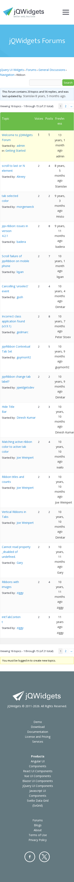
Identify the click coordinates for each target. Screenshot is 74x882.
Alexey (21, 176)
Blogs (38, 825)
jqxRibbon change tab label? (16, 379)
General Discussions (51, 70)
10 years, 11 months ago (60, 556)
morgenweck (25, 207)
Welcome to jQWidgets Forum (17, 137)
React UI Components (37, 771)
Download (38, 727)
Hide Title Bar (8, 409)
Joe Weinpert (25, 457)
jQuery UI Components (37, 786)
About (38, 830)
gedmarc (22, 332)
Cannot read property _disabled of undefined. (16, 552)
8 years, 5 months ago (50, 96)
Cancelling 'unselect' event (15, 288)
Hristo (60, 216)
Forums (31, 70)
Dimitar (60, 307)
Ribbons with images (10, 584)
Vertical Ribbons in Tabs (14, 514)
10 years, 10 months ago (60, 416)
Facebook (29, 856)
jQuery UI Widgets (12, 70)
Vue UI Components (37, 776)
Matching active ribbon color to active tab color (17, 447)
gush (20, 297)
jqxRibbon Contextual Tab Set (16, 348)
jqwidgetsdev (25, 387)
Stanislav (29, 96)
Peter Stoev (63, 337)
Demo (38, 722)
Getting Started (15, 150)
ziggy (20, 593)
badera (21, 242)
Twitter (44, 856)
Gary (20, 563)
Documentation (37, 732)
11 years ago (60, 622)
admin (21, 146)
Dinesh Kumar (26, 417)
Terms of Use (38, 835)
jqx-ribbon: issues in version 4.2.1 (15, 231)
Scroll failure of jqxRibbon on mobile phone (15, 261)
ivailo (60, 467)
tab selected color (10, 198)
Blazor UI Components (37, 781)
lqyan (20, 272)
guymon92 (24, 357)
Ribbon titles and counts (13, 479)
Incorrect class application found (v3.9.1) (13, 321)
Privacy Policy (38, 840)
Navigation (7, 75)
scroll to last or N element (13, 168)
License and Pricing (37, 737)
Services (37, 741)
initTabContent (11, 619)
